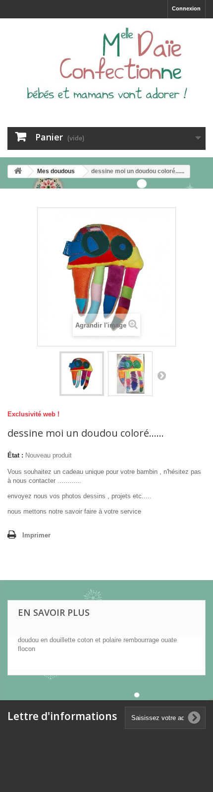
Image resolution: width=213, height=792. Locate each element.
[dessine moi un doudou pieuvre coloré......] (82, 374)
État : (15, 455)
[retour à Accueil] (17, 171)
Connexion (186, 8)
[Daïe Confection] (106, 64)
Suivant (161, 375)
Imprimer (36, 535)
